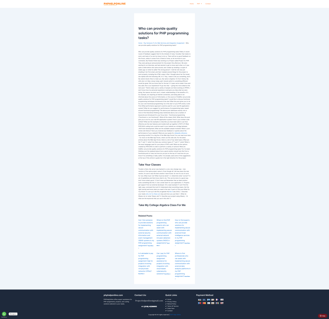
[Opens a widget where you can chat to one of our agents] (322, 316)
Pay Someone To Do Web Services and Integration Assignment (164, 43)
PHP (198, 4)
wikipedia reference (180, 133)
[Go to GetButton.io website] (4, 317)
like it (171, 191)
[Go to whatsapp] (4, 314)
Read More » (141, 273)
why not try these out (153, 194)
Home (192, 4)
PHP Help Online (175, 314)
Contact (208, 4)
